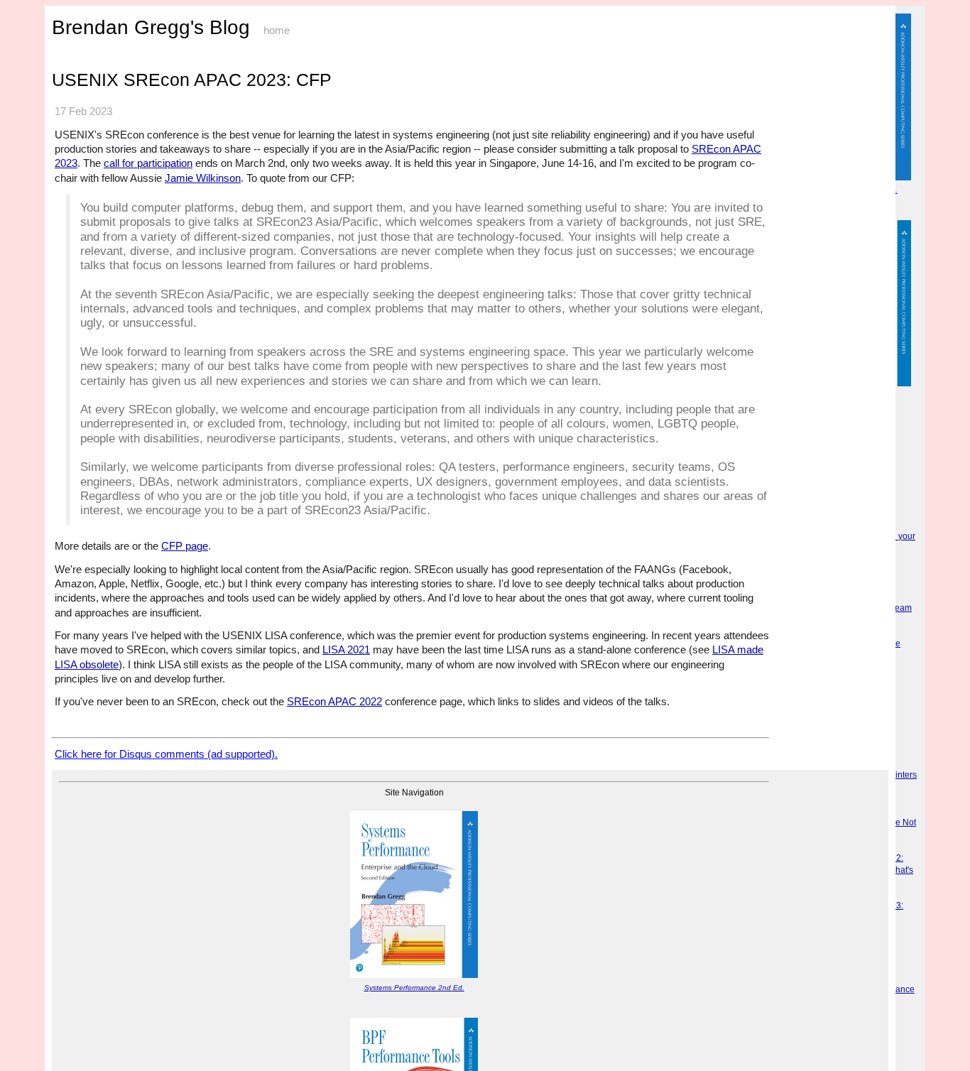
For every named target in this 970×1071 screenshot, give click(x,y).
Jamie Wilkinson (203, 178)
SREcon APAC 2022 (334, 701)
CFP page (184, 546)
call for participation (148, 163)
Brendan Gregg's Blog (151, 27)
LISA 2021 (346, 649)
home (276, 30)
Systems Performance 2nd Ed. (414, 987)
